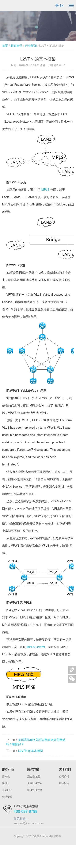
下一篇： (12, 750)
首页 (5, 45)
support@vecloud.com (29, 823)
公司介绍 (64, 776)
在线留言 (64, 783)
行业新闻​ (31, 45)
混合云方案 (33, 776)
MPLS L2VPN (36, 647)
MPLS (45, 189)
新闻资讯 (16, 45)
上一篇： (12, 740)
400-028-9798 (25, 811)
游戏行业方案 (34, 789)
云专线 (6, 776)
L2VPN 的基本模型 (30, 750)
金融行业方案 (34, 783)
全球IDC (7, 789)
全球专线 (7, 796)
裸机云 (6, 783)
